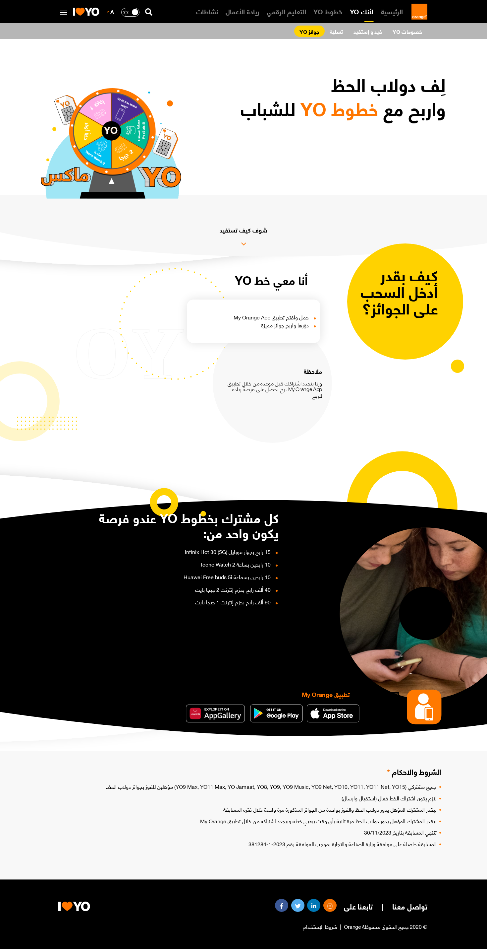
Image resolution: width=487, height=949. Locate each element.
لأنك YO (362, 11)
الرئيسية (392, 11)
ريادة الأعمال (242, 11)
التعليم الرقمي (286, 11)
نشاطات (207, 11)
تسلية (336, 31)
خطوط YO (327, 11)
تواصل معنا (409, 906)
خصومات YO (407, 31)
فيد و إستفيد (367, 31)
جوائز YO (309, 31)
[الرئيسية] (418, 11)
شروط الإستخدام (320, 926)
